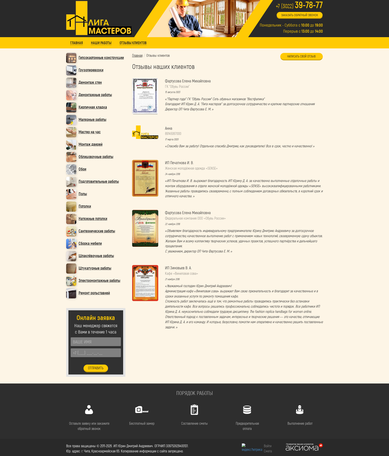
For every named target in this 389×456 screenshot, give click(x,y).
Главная (137, 55)
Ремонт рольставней (94, 292)
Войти (267, 446)
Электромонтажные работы (99, 280)
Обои (82, 168)
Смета (268, 451)
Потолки (85, 206)
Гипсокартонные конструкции (101, 57)
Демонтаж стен (90, 82)
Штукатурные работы (95, 267)
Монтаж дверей (90, 144)
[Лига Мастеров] (99, 18)
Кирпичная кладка (93, 106)
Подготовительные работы (99, 181)
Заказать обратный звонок (299, 15)
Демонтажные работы (95, 94)
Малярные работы (92, 119)
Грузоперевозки (91, 69)
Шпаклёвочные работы (96, 255)
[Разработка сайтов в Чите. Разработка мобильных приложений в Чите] (304, 447)
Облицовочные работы (96, 156)
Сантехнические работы (97, 230)
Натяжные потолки (93, 218)
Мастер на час (90, 131)
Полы (83, 193)
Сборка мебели (90, 243)
